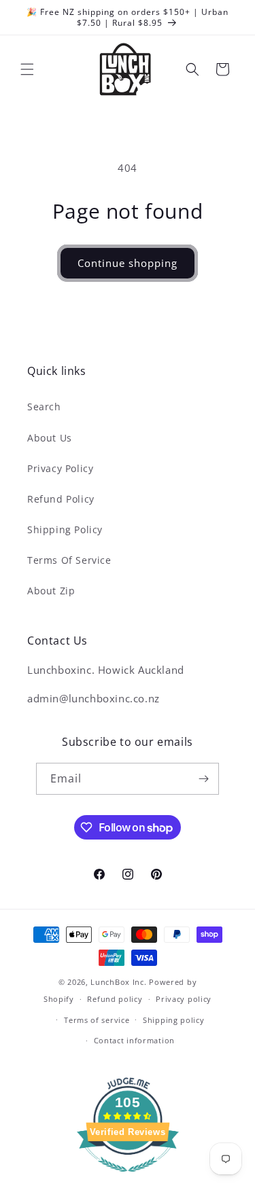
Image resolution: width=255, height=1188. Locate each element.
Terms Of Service (69, 560)
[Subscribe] (203, 779)
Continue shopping (127, 263)
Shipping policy (174, 1020)
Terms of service (96, 1020)
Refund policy (114, 999)
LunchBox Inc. (118, 982)
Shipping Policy (65, 529)
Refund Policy (61, 498)
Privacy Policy (60, 468)
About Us (49, 437)
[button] (27, 69)
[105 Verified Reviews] (127, 1178)
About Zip (51, 590)
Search (44, 406)
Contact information (134, 1040)
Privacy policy (183, 999)
